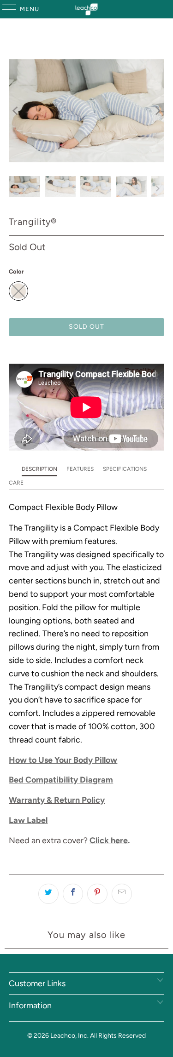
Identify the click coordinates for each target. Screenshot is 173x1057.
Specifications (125, 469)
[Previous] (15, 110)
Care (16, 483)
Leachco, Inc (68, 1036)
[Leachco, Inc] (86, 9)
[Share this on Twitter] (48, 894)
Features (80, 469)
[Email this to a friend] (122, 894)
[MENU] (5, 9)
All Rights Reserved (118, 1036)
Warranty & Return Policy (57, 800)
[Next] (157, 110)
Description (39, 469)
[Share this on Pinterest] (97, 894)
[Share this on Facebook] (73, 894)
